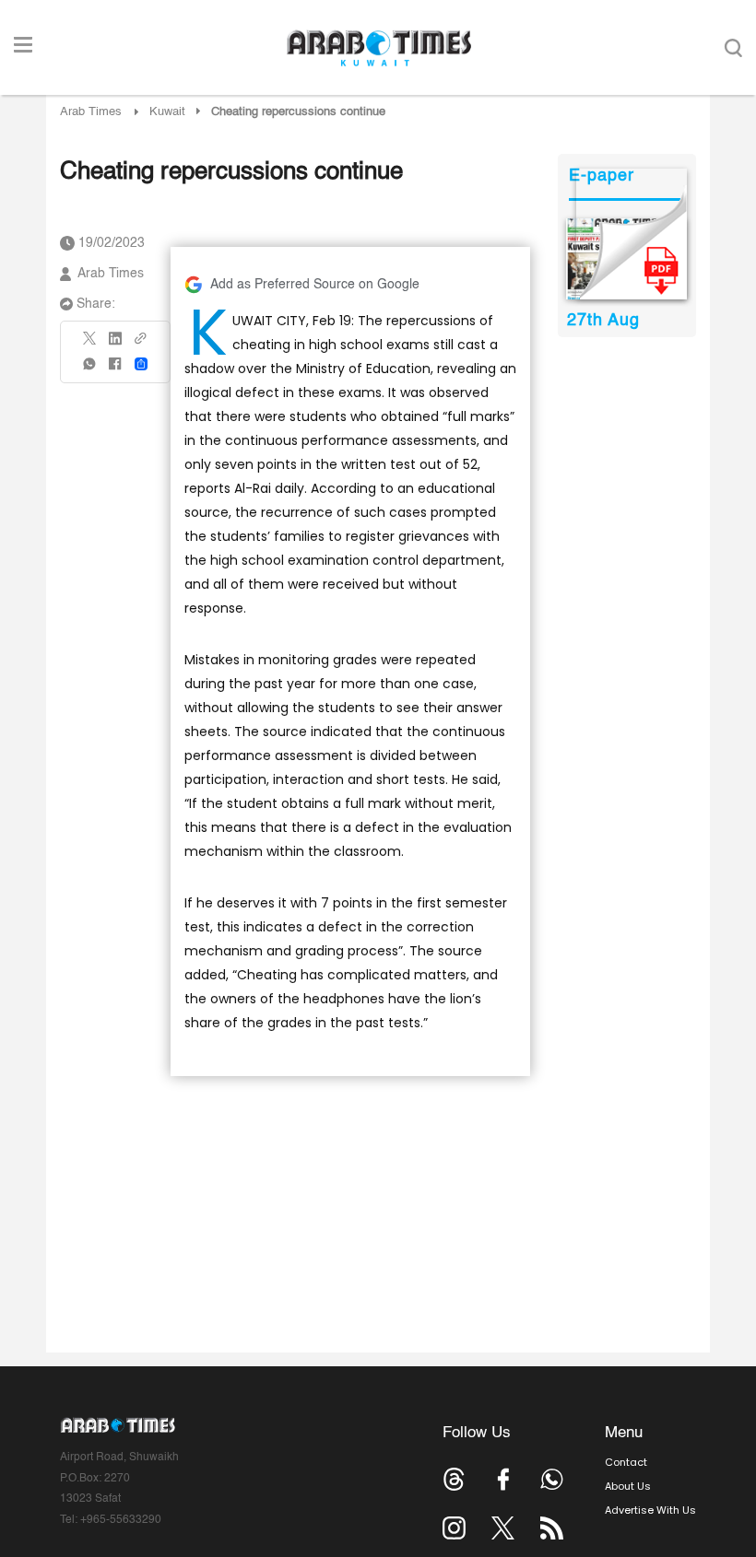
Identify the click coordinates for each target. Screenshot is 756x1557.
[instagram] (454, 1527)
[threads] (454, 1479)
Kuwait (167, 112)
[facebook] (115, 369)
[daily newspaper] (626, 258)
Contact (626, 1462)
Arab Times (91, 112)
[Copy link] (141, 344)
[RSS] (551, 1527)
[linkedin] (115, 344)
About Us (628, 1486)
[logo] (378, 48)
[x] (502, 1527)
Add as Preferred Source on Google (314, 284)
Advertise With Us (650, 1510)
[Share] (141, 363)
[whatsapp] (90, 369)
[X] (90, 344)
